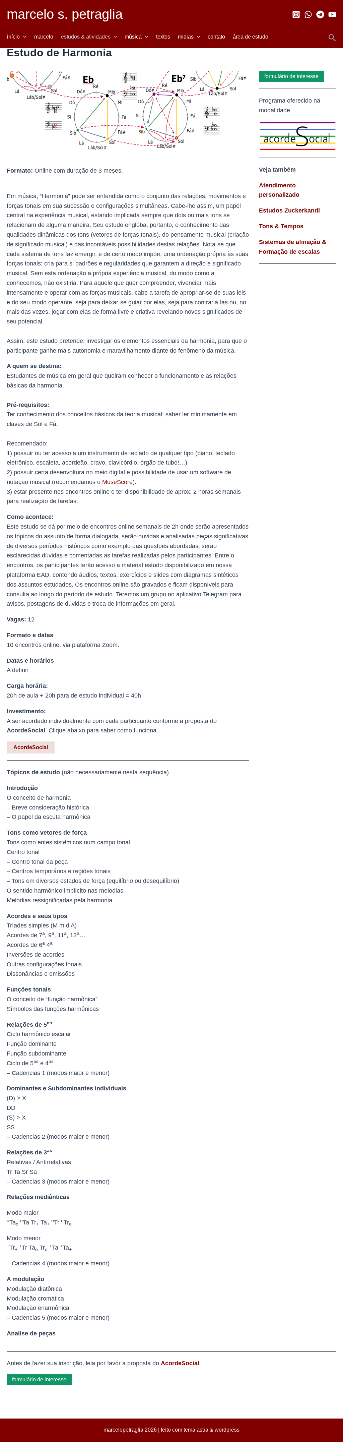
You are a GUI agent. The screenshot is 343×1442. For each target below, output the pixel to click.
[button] (23, 37)
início (13, 37)
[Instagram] (296, 14)
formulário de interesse (291, 76)
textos (163, 37)
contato (216, 37)
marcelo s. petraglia (65, 14)
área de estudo (250, 37)
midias (186, 37)
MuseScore (117, 482)
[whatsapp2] (308, 14)
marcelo (43, 37)
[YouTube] (332, 14)
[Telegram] (320, 14)
